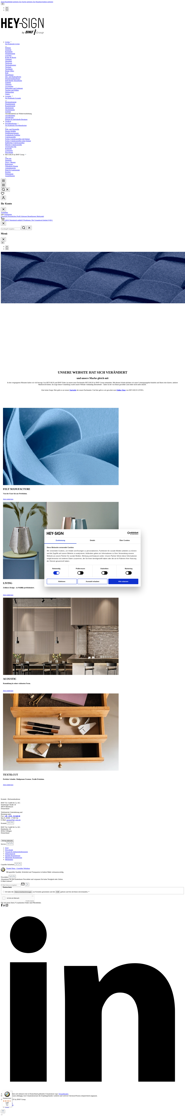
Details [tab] (92, 540)
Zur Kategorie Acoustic (13, 98)
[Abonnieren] (27, 884)
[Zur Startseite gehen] (22, 38)
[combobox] (11, 229)
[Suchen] (5, 189)
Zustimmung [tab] (60, 540)
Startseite (72, 390)
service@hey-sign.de (13, 820)
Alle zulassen (123, 581)
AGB (57, 892)
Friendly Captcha (30, 901)
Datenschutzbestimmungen (23, 892)
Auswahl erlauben (92, 581)
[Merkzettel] (2, 195)
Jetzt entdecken (8, 499)
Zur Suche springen (26, 2)
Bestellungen (32, 216)
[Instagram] (7, 906)
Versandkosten (63, 1094)
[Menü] (3, 181)
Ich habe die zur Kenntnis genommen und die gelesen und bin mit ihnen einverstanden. (47, 892)
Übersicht (4, 216)
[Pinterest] (4, 906)
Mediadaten (9, 859)
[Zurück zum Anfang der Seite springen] (3, 1111)
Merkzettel (40, 216)
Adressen (24, 216)
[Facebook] (2, 906)
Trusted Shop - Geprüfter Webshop (18, 868)
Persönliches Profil (14, 216)
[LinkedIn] (92, 1090)
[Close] (3, 223)
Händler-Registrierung (12, 856)
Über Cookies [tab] (124, 540)
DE (7, 8)
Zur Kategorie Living (12, 44)
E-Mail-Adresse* (6, 881)
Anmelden (4, 212)
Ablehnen (61, 581)
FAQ (7, 848)
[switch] (80, 573)
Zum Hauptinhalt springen (10, 2)
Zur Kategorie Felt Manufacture (16, 125)
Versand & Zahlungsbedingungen (16, 852)
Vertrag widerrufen (7, 840)
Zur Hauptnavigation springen (43, 2)
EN (7, 10)
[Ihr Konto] (3, 198)
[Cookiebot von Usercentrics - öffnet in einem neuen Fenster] (129, 533)
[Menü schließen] (6, 46)
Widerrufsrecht (10, 854)
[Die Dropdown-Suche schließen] (29, 228)
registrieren (8, 214)
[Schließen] (2, 1114)
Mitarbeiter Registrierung (13, 858)
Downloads (9, 850)
